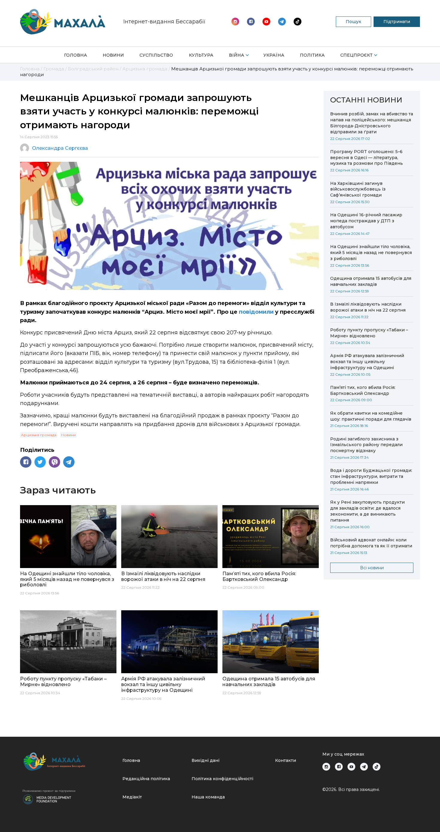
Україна (273, 55)
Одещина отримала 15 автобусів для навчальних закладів (370, 281)
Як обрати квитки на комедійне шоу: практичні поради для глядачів (370, 416)
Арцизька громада (38, 435)
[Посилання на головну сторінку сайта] (70, 761)
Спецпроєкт (356, 55)
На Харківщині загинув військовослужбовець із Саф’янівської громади (358, 189)
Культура (201, 55)
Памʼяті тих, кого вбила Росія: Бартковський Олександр (362, 390)
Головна (75, 55)
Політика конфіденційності (222, 778)
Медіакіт (132, 797)
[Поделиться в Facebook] (25, 462)
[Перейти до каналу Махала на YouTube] (282, 21)
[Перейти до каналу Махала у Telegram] (297, 21)
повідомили (256, 312)
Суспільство (156, 55)
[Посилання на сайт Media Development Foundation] (47, 799)
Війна (236, 55)
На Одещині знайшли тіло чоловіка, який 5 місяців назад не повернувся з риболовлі (371, 252)
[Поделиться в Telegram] (69, 462)
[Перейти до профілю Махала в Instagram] (235, 21)
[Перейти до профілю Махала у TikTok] (376, 767)
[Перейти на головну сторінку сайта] (62, 21)
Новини (113, 55)
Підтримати (396, 21)
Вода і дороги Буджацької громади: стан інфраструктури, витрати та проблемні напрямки (371, 476)
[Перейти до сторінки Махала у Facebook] (251, 21)
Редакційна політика (146, 778)
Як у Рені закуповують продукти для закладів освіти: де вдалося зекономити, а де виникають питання (367, 511)
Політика (312, 55)
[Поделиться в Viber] (54, 462)
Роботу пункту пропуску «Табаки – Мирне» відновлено (369, 333)
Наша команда (208, 797)
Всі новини (372, 567)
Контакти (285, 760)
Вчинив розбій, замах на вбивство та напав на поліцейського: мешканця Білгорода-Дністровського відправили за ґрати (371, 123)
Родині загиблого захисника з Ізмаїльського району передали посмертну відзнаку (366, 445)
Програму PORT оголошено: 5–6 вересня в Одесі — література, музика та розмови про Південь (366, 157)
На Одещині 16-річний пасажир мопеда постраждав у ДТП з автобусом (366, 220)
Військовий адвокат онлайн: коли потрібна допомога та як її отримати (371, 543)
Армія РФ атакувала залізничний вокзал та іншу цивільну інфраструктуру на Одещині (367, 361)
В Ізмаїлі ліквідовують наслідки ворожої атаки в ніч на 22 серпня (368, 307)
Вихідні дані (205, 760)
